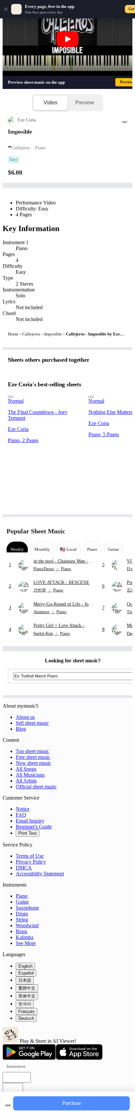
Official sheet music (36, 786)
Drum (22, 913)
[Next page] (122, 531)
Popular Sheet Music (36, 531)
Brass (21, 931)
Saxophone (27, 908)
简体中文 (26, 996)
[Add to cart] (7, 1105)
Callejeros (31, 334)
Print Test (27, 833)
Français (26, 1011)
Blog (21, 729)
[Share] (124, 122)
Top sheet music (32, 751)
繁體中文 (26, 988)
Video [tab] (50, 102)
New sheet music (33, 763)
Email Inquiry (30, 821)
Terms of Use (30, 856)
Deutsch (26, 1018)
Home (13, 334)
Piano (22, 896)
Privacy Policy (31, 862)
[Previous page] (111, 531)
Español (26, 973)
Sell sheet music (32, 723)
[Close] (6, 9)
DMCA (24, 867)
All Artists (26, 780)
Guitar (22, 902)
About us (25, 717)
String (22, 919)
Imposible (53, 334)
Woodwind (27, 925)
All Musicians (30, 775)
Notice (22, 809)
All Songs (26, 769)
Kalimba (24, 937)
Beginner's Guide (34, 826)
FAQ (21, 815)
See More (26, 943)
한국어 (24, 1003)
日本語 (24, 980)
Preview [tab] (84, 102)
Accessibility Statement (40, 873)
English (25, 966)
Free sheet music (33, 757)
